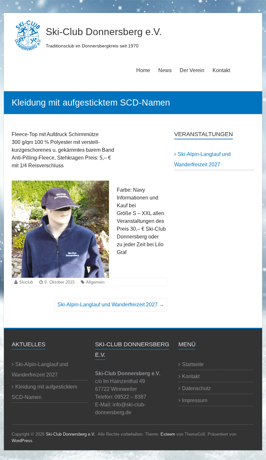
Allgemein (95, 282)
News (165, 70)
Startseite (193, 364)
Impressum (194, 400)
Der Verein (192, 70)
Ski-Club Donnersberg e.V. (104, 31)
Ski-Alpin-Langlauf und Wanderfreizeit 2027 (110, 304)
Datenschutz (196, 388)
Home (143, 70)
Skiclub (26, 282)
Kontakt (221, 70)
